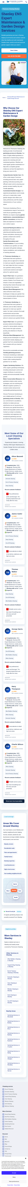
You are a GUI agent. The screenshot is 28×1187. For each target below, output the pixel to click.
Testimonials (8, 1156)
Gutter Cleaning (8, 1121)
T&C (6, 1151)
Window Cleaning (9, 1101)
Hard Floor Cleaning (9, 1116)
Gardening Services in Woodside (13, 1016)
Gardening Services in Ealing (13, 1052)
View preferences (14, 1181)
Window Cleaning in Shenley (12, 989)
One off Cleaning (9, 1089)
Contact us (7, 1149)
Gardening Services (9, 1124)
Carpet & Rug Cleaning (10, 1096)
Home (6, 1136)
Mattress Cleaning (9, 1106)
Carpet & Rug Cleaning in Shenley (13, 965)
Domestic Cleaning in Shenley (13, 977)
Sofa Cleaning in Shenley (12, 995)
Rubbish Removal (9, 1128)
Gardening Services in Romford (13, 1040)
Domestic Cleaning (9, 1091)
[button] (25, 1158)
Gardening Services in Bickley (13, 1022)
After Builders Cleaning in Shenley (13, 959)
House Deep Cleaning (10, 1114)
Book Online (14, 50)
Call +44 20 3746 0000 (14, 56)
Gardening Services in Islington (13, 1058)
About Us (7, 1141)
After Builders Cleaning (10, 1119)
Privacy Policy (10, 1185)
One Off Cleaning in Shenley (12, 1001)
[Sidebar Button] (3, 2)
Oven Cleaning (8, 1099)
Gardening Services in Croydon (13, 1046)
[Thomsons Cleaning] (14, 2)
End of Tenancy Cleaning (11, 1094)
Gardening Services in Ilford (13, 1028)
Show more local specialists (14, 801)
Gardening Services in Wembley (13, 1064)
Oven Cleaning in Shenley (12, 983)
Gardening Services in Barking (13, 1034)
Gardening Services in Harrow (13, 1070)
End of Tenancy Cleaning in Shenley (13, 971)
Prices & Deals (8, 1146)
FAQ (6, 1139)
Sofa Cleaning (8, 1103)
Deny (14, 1177)
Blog (6, 1144)
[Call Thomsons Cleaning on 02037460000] (25, 2)
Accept (14, 1173)
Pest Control (8, 1126)
